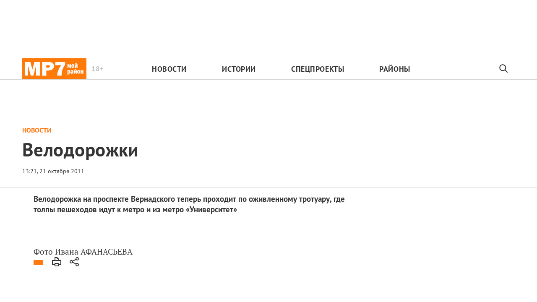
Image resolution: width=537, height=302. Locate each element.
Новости (169, 69)
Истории (239, 69)
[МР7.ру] (54, 68)
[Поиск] (504, 68)
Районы (394, 69)
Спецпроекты (317, 69)
